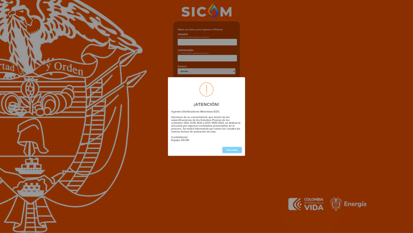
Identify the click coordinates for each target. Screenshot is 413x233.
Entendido (232, 150)
